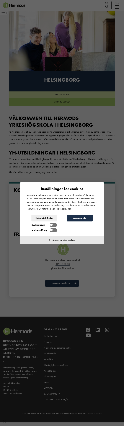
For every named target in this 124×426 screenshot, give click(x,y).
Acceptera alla (79, 218)
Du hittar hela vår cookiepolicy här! (55, 208)
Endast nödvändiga (44, 218)
